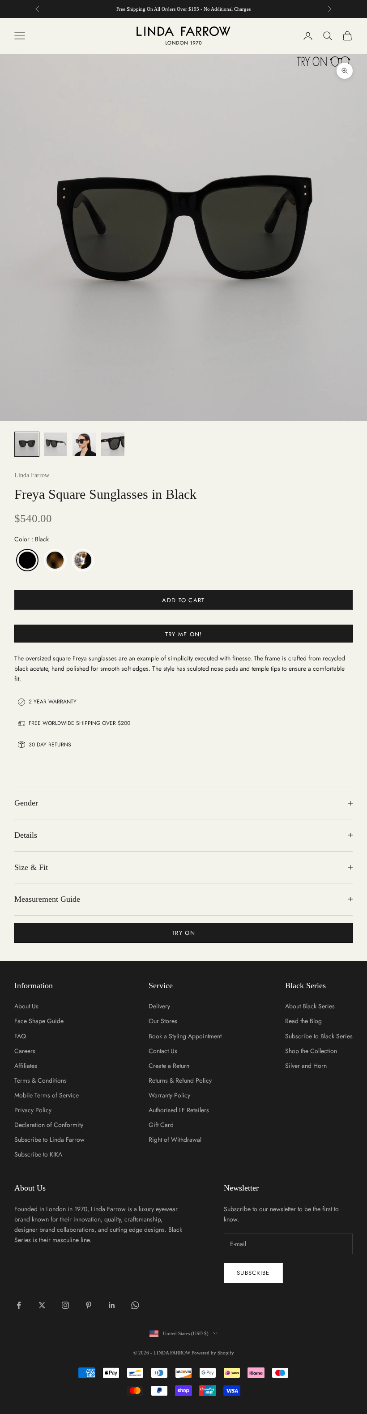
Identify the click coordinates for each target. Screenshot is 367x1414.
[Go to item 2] (55, 444)
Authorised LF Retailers (179, 1109)
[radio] (26, 560)
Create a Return (169, 1065)
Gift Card (161, 1124)
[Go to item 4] (112, 444)
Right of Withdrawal (175, 1139)
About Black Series (310, 1006)
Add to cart (183, 600)
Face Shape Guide (39, 1020)
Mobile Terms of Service (46, 1095)
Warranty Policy (169, 1095)
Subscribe (253, 1272)
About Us (26, 1006)
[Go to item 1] (26, 444)
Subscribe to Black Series (319, 1036)
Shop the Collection (311, 1050)
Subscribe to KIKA (38, 1154)
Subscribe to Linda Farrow (49, 1139)
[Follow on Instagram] (65, 1305)
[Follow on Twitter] (42, 1305)
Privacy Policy (32, 1109)
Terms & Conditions (40, 1080)
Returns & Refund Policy (180, 1080)
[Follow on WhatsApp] (135, 1305)
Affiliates (25, 1065)
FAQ (20, 1036)
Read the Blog (303, 1020)
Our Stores (163, 1020)
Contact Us (163, 1050)
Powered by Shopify (213, 1352)
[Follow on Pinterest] (88, 1305)
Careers (24, 1050)
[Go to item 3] (84, 444)
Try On (183, 933)
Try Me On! (183, 634)
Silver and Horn (306, 1065)
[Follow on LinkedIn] (111, 1305)
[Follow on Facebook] (18, 1305)
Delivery (159, 1006)
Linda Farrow (31, 475)
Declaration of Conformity (48, 1124)
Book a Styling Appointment (185, 1036)
